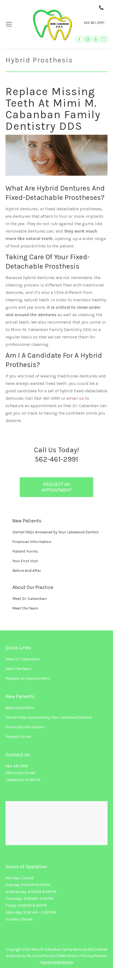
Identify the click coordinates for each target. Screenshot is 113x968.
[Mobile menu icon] (8, 24)
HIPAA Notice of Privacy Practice (82, 956)
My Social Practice (40, 956)
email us (75, 398)
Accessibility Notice (57, 962)
